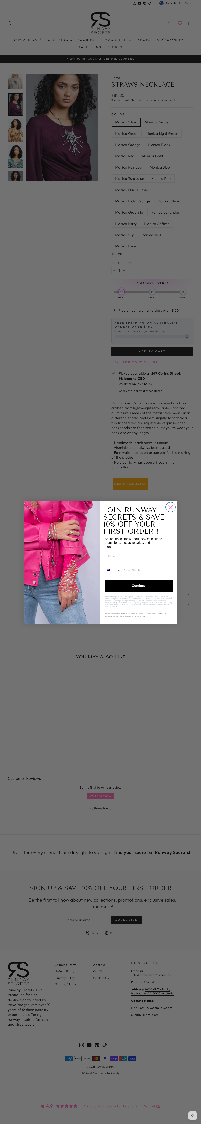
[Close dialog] (170, 507)
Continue (139, 585)
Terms (114, 606)
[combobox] (113, 570)
